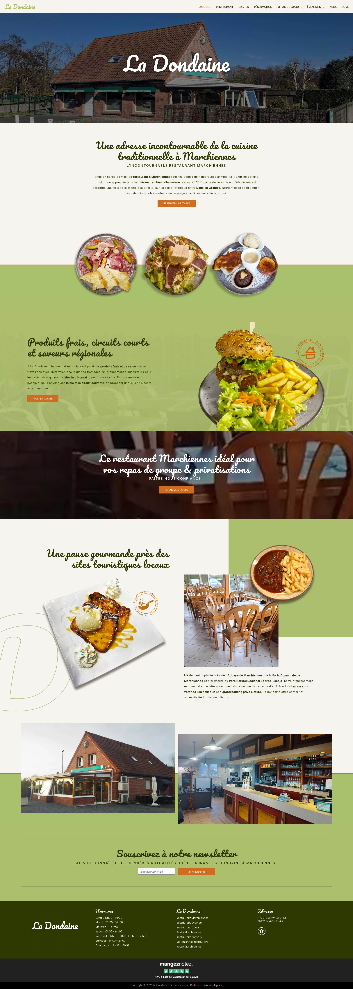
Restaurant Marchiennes (192, 918)
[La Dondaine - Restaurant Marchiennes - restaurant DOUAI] (98, 773)
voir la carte (43, 398)
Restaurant (224, 7)
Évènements (316, 7)
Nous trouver (340, 7)
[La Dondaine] (176, 964)
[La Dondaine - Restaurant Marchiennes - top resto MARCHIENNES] (176, 264)
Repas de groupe (289, 7)
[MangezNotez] (261, 934)
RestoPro (195, 985)
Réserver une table (176, 203)
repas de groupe (176, 490)
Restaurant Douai (187, 927)
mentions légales (212, 985)
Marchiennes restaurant (192, 942)
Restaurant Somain (189, 937)
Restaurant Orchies (189, 923)
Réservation (263, 7)
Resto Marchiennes (189, 932)
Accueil (205, 7)
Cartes (243, 7)
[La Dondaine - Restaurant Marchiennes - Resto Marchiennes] (250, 604)
